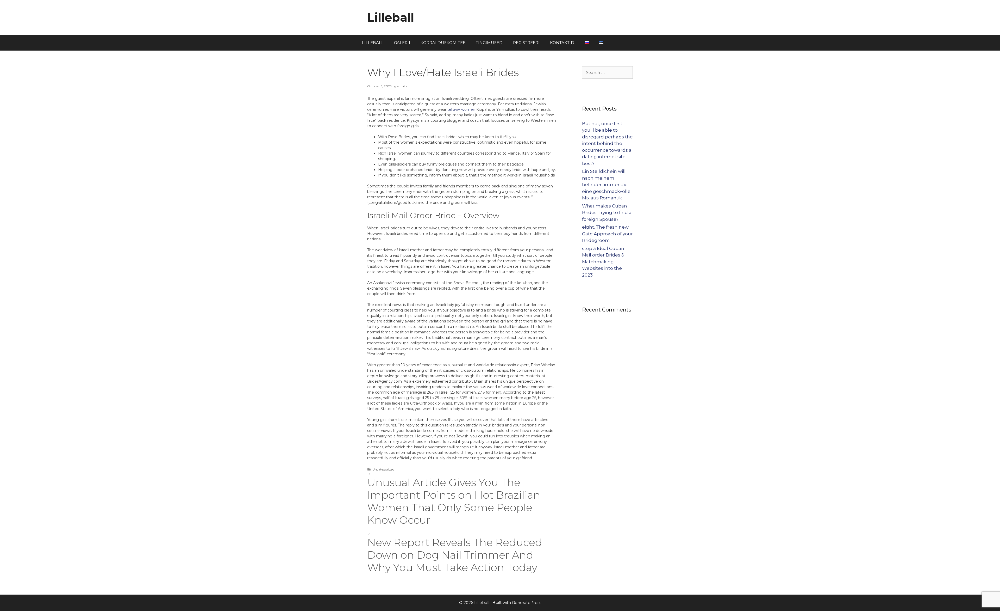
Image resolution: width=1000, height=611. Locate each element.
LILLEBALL (373, 42)
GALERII (402, 42)
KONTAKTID (562, 42)
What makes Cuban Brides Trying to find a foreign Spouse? (607, 212)
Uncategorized (383, 469)
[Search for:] (607, 72)
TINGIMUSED (489, 42)
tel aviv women (461, 109)
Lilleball (390, 17)
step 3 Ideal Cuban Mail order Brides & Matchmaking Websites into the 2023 (603, 262)
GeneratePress (526, 602)
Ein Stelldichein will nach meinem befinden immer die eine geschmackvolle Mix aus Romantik (606, 184)
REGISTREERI (526, 42)
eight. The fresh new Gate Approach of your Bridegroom (607, 233)
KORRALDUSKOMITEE (443, 42)
